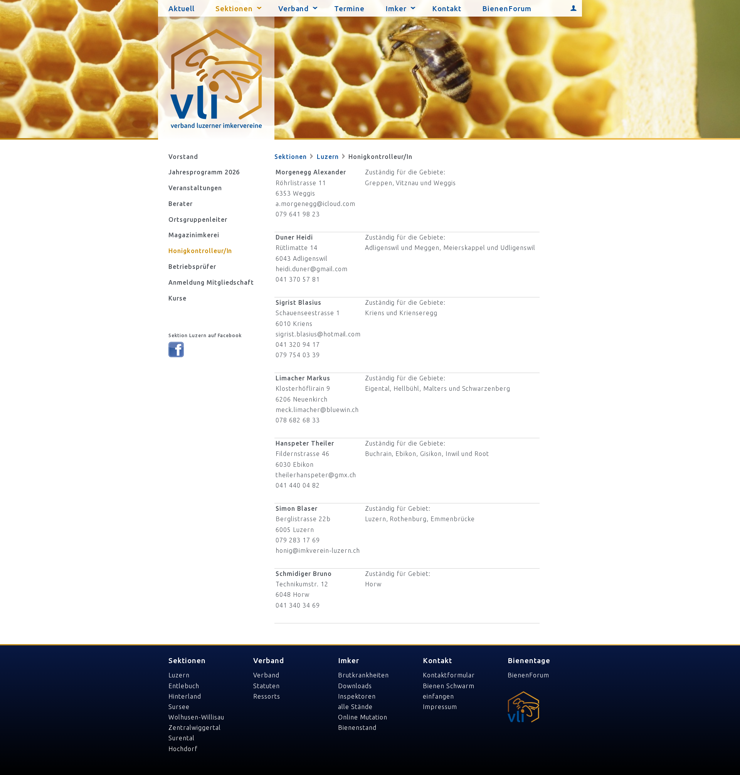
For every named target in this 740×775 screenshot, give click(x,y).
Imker (396, 9)
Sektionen (234, 9)
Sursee (179, 706)
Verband (293, 9)
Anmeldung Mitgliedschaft (211, 282)
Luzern (329, 156)
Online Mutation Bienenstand (362, 722)
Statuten (266, 685)
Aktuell (181, 9)
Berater (180, 203)
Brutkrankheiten (363, 675)
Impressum (440, 706)
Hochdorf (183, 748)
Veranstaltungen (195, 187)
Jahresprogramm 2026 (204, 172)
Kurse (177, 298)
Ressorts (266, 696)
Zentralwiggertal (194, 727)
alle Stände (355, 706)
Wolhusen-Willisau (196, 717)
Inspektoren (357, 696)
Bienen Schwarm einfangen (448, 691)
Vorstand (183, 156)
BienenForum (506, 9)
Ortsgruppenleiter (197, 219)
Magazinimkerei (193, 234)
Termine (349, 9)
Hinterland (184, 696)
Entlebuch (183, 685)
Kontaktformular (448, 675)
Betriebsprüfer (192, 266)
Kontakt (446, 9)
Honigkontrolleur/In (200, 250)
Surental (181, 737)
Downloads (355, 685)
